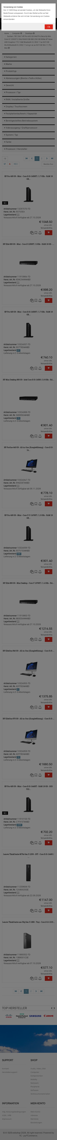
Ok (48, 27)
